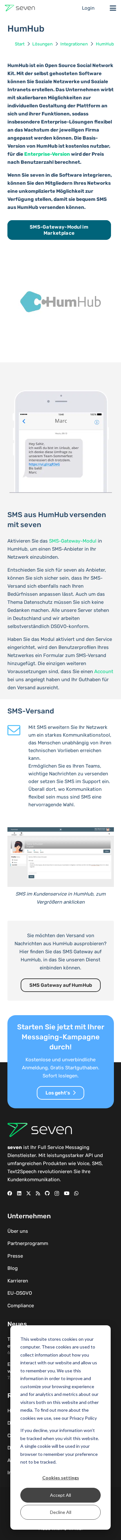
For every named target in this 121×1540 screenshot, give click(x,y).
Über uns (17, 1231)
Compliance (20, 1306)
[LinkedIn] (19, 1193)
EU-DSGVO (19, 1293)
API (89, 1155)
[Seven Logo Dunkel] (20, 8)
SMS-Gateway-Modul (72, 541)
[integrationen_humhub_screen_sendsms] (60, 857)
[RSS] (38, 1193)
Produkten (55, 1163)
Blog (12, 1268)
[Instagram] (57, 1193)
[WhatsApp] (76, 1193)
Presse (15, 1256)
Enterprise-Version (47, 154)
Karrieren (17, 1281)
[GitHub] (47, 1193)
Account (103, 671)
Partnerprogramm (27, 1243)
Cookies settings (60, 1477)
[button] (113, 8)
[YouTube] (66, 1193)
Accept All (60, 1495)
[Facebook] (9, 1193)
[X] (28, 1193)
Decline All (60, 1512)
